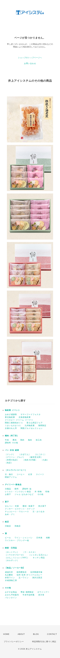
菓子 (7, 502)
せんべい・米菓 (12, 506)
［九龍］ (45, 460)
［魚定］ (9, 463)
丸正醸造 (9, 575)
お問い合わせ (30, 63)
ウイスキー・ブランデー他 (17, 540)
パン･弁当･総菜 (12, 450)
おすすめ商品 (11, 592)
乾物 (47, 492)
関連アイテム (11, 477)
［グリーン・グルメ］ (15, 457)
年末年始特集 (29, 595)
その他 (40, 494)
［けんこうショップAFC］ (17, 558)
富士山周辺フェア (35, 423)
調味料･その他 (11, 443)
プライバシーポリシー (14, 641)
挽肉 (30, 440)
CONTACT (52, 634)
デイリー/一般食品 (13, 484)
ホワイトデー (43, 592)
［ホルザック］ (12, 560)
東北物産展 (10, 417)
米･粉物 (38, 492)
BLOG (36, 634)
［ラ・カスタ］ (30, 552)
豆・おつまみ (39, 511)
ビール (8, 538)
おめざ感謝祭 (11, 414)
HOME (6, 634)
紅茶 (30, 474)
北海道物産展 (25, 417)
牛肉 (7, 440)
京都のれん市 (11, 428)
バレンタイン (11, 598)
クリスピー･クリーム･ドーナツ (19, 420)
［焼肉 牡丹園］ (30, 460)
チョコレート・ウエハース (17, 511)
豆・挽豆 (9, 474)
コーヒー (21, 474)
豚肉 (15, 440)
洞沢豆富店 (37, 578)
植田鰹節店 (22, 572)
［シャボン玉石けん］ (39, 555)
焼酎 (48, 538)
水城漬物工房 (11, 580)
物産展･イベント (12, 410)
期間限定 (42, 425)
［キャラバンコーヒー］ (16, 470)
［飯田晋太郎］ (36, 457)
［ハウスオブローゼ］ (15, 555)
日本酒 (39, 538)
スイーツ (40, 474)
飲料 (17, 489)
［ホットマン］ (12, 552)
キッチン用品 (39, 558)
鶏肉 (22, 440)
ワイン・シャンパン (24, 538)
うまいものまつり (13, 425)
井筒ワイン (10, 578)
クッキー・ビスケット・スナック (20, 509)
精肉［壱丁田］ (12, 436)
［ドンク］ (10, 454)
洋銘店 (8, 526)
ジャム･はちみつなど (24, 494)
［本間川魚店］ (12, 460)
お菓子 (8, 494)
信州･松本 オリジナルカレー (29, 575)
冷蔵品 (8, 489)
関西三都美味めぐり (14, 423)
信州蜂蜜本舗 (36, 572)
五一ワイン (24, 578)
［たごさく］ (40, 454)
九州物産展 (30, 425)
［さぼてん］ (25, 454)
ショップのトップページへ (30, 58)
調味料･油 (26, 489)
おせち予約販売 (12, 595)
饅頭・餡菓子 (29, 506)
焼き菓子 (42, 506)
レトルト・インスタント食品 (18, 492)
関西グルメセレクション (32, 428)
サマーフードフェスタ (31, 414)
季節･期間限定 (27, 592)
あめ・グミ (10, 514)
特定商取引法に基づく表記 (44, 641)
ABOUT (21, 634)
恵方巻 (41, 595)
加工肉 (39, 440)
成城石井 (9, 572)
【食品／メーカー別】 (15, 568)
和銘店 (18, 526)
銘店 (7, 522)
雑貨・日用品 (11, 548)
